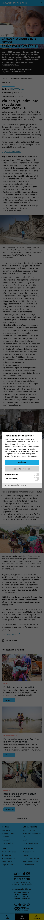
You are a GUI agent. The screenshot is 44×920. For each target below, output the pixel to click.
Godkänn (22, 462)
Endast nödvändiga (22, 469)
